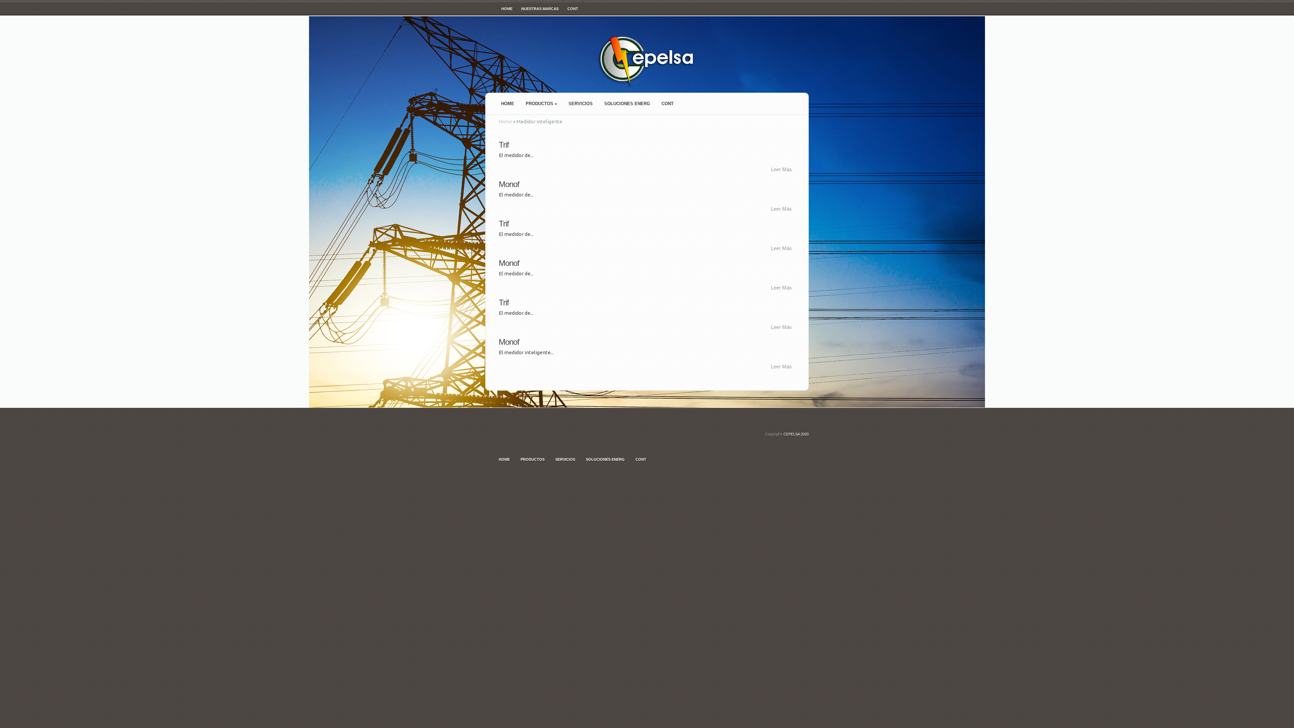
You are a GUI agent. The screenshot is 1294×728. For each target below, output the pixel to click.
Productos (541, 103)
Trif (504, 144)
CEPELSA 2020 (796, 434)
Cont (572, 9)
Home (507, 9)
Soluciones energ (627, 103)
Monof (509, 184)
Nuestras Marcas (540, 9)
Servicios (580, 103)
